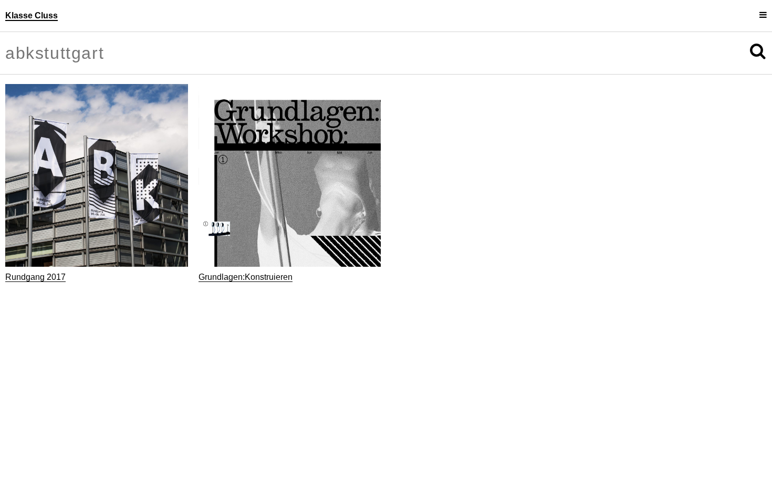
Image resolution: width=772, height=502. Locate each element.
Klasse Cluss (31, 15)
